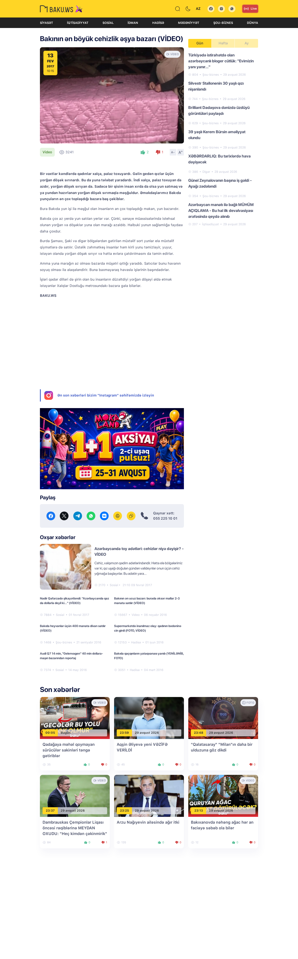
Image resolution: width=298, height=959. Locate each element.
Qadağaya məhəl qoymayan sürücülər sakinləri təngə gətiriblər (69, 750)
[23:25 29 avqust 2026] (149, 795)
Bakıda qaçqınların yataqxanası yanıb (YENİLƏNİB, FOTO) (149, 656)
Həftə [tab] (223, 43)
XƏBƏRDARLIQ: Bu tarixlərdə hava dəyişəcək (219, 159)
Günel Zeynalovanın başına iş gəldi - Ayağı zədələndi (220, 183)
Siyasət (46, 22)
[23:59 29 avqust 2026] (149, 718)
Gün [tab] (199, 43)
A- (173, 152)
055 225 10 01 (165, 518)
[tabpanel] (223, 139)
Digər (206, 171)
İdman (133, 22)
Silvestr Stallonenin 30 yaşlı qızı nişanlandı (216, 86)
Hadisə (158, 22)
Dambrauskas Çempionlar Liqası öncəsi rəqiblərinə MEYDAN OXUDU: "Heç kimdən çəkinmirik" (75, 828)
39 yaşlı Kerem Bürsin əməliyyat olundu (216, 134)
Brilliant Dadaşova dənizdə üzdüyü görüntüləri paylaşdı (219, 110)
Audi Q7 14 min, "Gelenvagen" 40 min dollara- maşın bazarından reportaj (71, 656)
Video (47, 152)
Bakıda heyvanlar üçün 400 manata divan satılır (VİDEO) (73, 628)
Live (254, 8)
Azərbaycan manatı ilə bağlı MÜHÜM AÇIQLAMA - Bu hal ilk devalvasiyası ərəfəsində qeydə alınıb (221, 210)
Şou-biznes (223, 22)
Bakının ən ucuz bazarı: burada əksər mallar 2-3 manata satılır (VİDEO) (147, 601)
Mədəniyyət (188, 22)
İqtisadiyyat (77, 22)
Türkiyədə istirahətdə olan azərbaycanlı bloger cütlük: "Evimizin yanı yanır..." (221, 61)
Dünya (252, 22)
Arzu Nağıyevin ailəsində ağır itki (148, 822)
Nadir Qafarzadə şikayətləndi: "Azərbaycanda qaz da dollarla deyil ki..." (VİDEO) (74, 601)
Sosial (108, 22)
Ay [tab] (247, 43)
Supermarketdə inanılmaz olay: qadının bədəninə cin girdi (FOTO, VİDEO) (147, 628)
